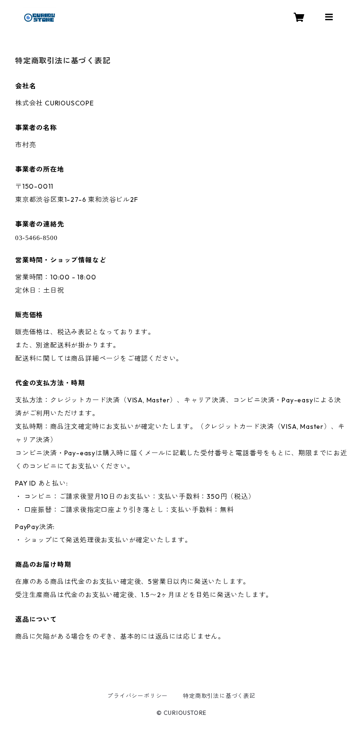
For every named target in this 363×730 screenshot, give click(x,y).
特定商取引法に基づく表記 (219, 695)
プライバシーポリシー (137, 695)
